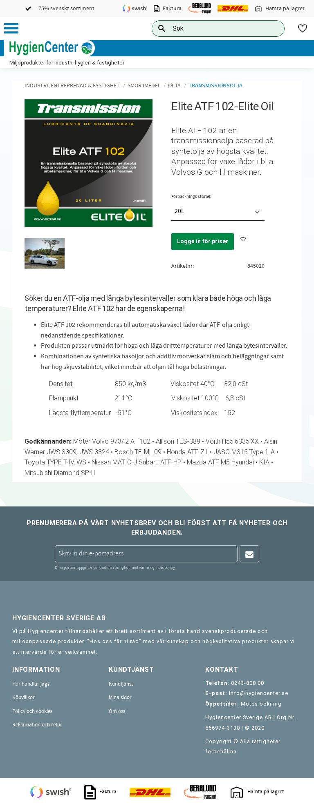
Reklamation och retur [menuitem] (37, 725)
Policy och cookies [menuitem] (32, 711)
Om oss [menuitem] (117, 711)
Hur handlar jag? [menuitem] (31, 684)
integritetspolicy (160, 567)
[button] (11, 28)
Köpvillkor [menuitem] (23, 697)
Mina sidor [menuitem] (120, 697)
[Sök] (272, 28)
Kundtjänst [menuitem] (121, 684)
